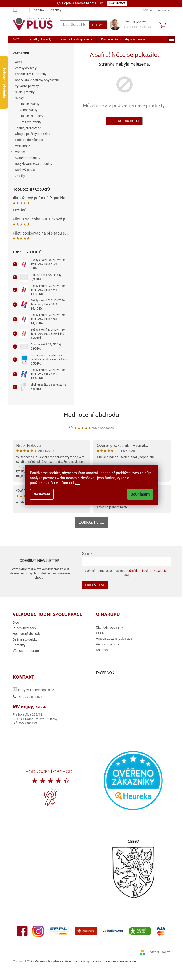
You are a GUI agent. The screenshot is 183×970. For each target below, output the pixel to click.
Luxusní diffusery (31, 116)
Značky (20, 176)
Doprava (102, 650)
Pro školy (55, 10)
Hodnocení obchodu (91, 415)
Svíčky (19, 98)
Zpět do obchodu (124, 121)
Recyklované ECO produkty (33, 164)
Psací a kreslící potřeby (30, 74)
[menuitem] (16, 39)
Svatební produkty (27, 158)
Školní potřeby (25, 92)
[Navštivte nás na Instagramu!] (38, 930)
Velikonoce (22, 146)
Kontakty (19, 645)
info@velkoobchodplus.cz (33, 689)
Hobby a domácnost (29, 140)
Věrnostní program (26, 650)
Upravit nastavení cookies (120, 961)
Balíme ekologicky (25, 639)
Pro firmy (38, 10)
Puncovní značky (24, 628)
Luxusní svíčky (29, 104)
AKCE (19, 62)
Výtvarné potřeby (27, 86)
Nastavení (42, 494)
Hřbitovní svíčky (30, 122)
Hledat (98, 25)
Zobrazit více (91, 522)
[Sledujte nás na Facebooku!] (22, 930)
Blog (16, 622)
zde (77, 483)
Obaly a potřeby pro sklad (32, 134)
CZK (145, 10)
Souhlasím (140, 494)
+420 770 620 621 (135, 22)
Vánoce (20, 152)
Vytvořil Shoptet (159, 952)
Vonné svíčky (28, 110)
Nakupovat (117, 3)
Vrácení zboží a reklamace (114, 638)
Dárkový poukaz (26, 170)
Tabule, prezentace (28, 128)
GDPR (100, 633)
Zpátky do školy (26, 68)
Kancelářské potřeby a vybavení (37, 80)
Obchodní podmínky (110, 627)
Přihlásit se (95, 585)
